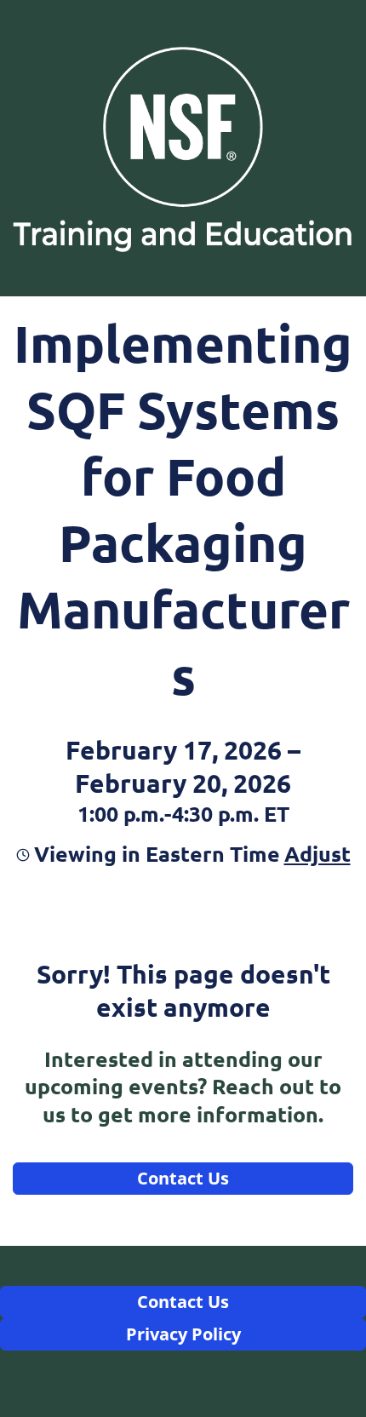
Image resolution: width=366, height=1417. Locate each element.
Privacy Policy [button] (183, 1333)
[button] (315, 853)
